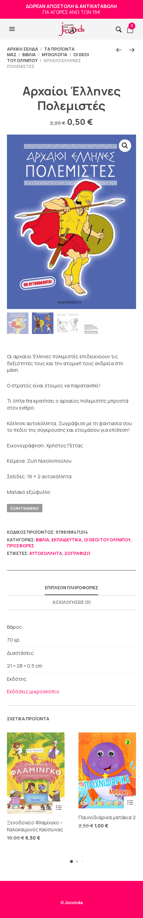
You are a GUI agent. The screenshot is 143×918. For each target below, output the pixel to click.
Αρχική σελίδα (22, 49)
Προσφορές (20, 546)
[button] (13, 29)
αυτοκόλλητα (45, 553)
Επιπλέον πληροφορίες (71, 588)
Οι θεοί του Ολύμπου (107, 540)
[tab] (71, 588)
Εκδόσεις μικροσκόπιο (33, 691)
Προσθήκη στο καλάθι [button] (58, 807)
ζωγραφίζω (77, 553)
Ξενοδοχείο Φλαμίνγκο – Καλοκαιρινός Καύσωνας (35, 826)
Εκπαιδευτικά (66, 540)
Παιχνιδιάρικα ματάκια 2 (107, 817)
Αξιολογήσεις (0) (71, 602)
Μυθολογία (54, 55)
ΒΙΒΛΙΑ (29, 55)
